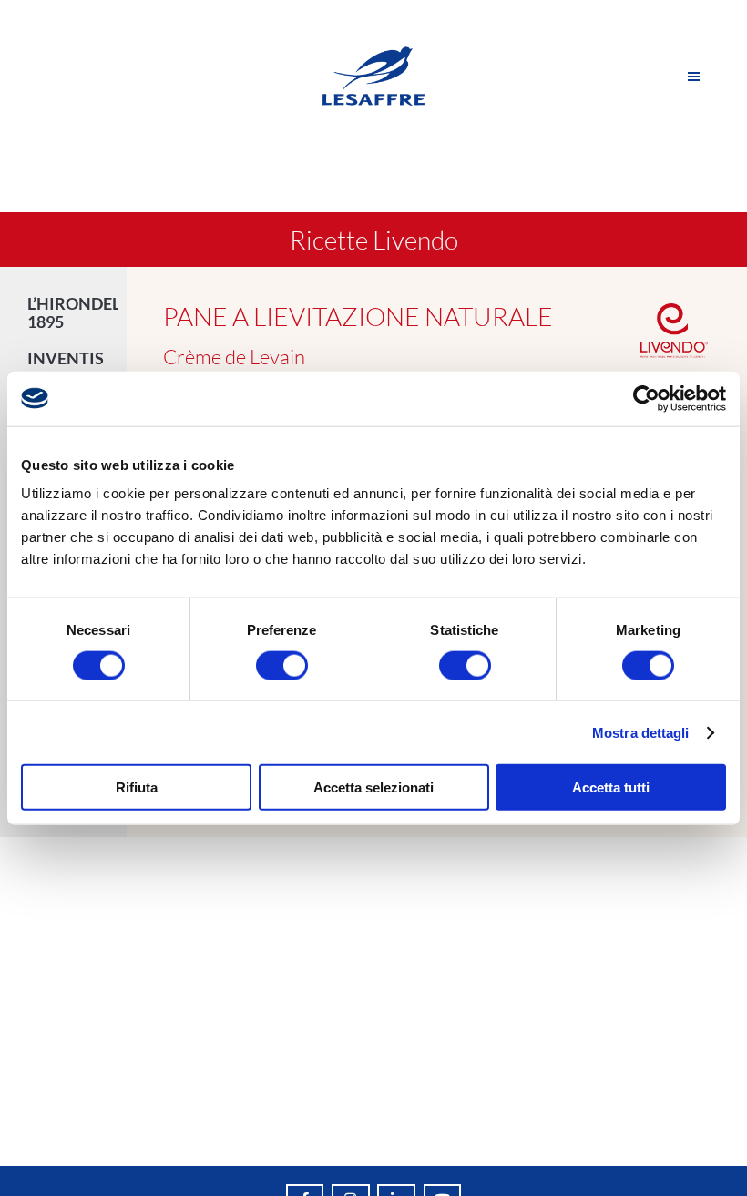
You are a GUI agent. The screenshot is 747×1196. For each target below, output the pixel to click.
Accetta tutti (611, 787)
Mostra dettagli (641, 732)
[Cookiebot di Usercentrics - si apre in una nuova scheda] (646, 398)
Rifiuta (137, 787)
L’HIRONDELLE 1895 (72, 312)
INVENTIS (65, 358)
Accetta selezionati (373, 787)
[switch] (282, 665)
